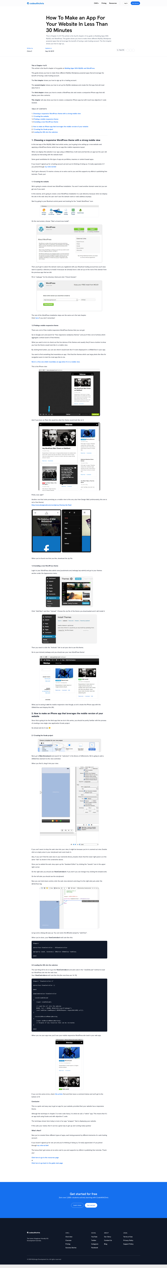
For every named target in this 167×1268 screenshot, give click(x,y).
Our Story (107, 1237)
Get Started (135, 3)
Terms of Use (128, 1237)
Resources (113, 3)
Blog (105, 1244)
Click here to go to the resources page (45, 1158)
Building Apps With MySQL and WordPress (80, 68)
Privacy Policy (128, 1240)
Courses (68, 1240)
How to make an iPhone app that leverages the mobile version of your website (60, 127)
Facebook (94, 1248)
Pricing (104, 3)
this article (59, 1094)
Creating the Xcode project (43, 129)
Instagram (94, 1244)
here (37, 318)
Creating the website (41, 116)
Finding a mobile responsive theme (46, 119)
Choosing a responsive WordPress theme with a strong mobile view (57, 114)
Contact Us (108, 1240)
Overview (68, 1237)
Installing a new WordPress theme (46, 122)
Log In (126, 3)
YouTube (94, 1237)
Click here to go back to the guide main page (47, 1163)
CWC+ (96, 3)
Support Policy (128, 1244)
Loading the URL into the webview (46, 132)
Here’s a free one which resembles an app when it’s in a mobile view (56, 362)
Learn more (77, 1205)
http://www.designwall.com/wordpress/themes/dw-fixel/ (52, 505)
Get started (91, 1205)
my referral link (50, 167)
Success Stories (70, 1248)
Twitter (93, 1240)
